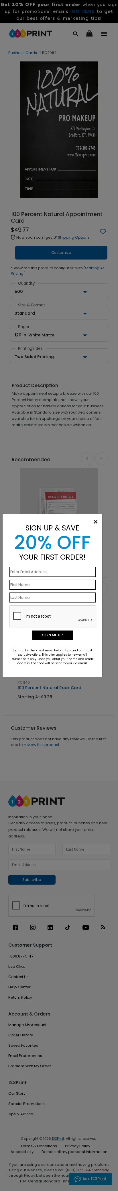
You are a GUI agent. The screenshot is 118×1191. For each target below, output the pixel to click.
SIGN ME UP (52, 635)
